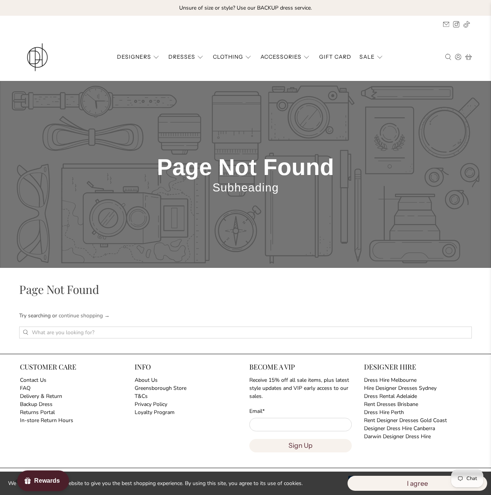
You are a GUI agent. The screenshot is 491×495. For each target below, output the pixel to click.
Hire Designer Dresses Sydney (400, 388)
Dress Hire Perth (384, 412)
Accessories (281, 56)
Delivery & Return (41, 396)
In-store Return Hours (46, 420)
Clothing (228, 56)
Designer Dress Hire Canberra (399, 428)
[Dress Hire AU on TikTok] (466, 24)
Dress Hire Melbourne (390, 380)
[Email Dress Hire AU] (446, 24)
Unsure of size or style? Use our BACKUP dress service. (245, 8)
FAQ (25, 388)
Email (257, 411)
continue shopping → (84, 315)
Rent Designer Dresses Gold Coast (405, 420)
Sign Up (300, 445)
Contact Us (33, 380)
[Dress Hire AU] (38, 57)
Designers (134, 56)
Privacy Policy (151, 404)
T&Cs (141, 396)
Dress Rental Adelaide (390, 396)
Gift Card (335, 56)
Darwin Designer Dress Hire (397, 436)
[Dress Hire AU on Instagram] (456, 24)
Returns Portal (37, 412)
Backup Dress (36, 404)
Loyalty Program (155, 412)
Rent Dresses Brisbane (391, 404)
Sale (367, 56)
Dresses (181, 56)
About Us (146, 380)
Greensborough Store (160, 388)
